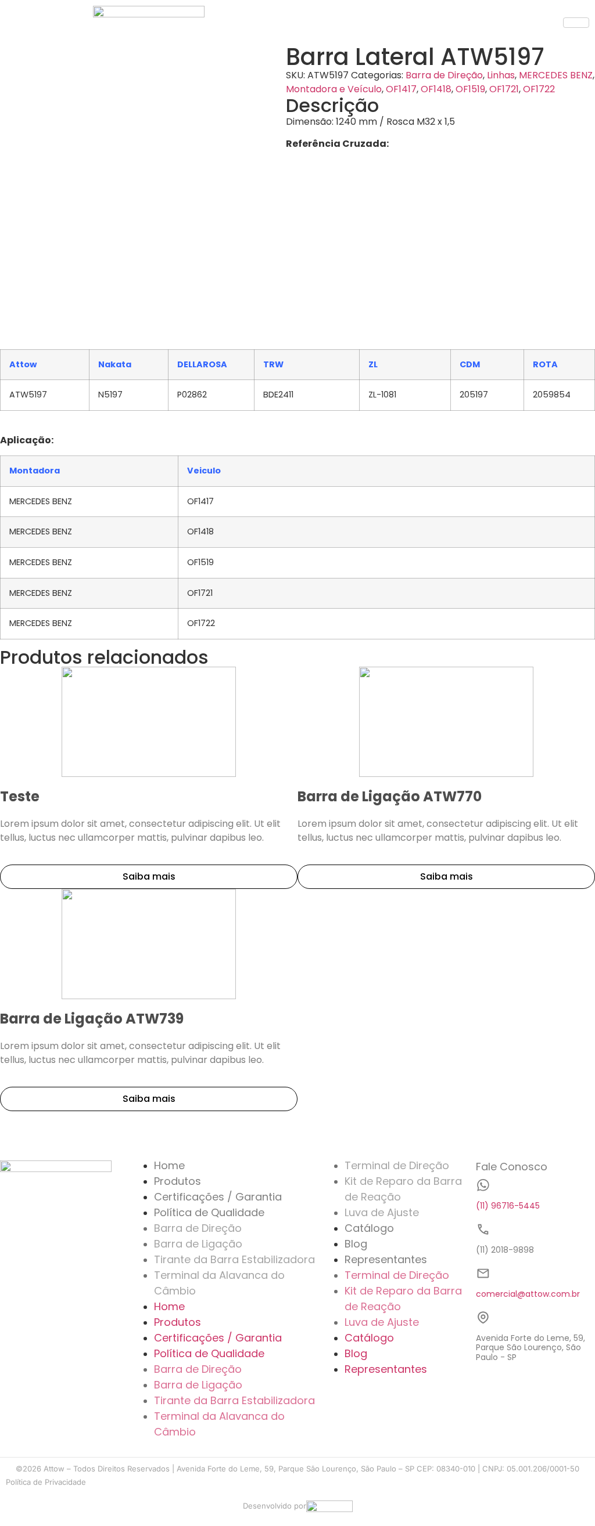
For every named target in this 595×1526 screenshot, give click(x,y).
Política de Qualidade (209, 1212)
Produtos (177, 1181)
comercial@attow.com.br (528, 1294)
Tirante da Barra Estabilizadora (234, 1259)
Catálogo (369, 1228)
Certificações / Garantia (218, 1196)
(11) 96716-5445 (508, 1206)
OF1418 (436, 89)
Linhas (501, 75)
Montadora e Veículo (334, 89)
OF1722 (539, 89)
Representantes (386, 1259)
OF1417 (401, 89)
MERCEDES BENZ (556, 75)
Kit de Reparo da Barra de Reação (403, 1189)
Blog (356, 1243)
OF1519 (470, 89)
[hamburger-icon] (576, 22)
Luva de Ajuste (382, 1212)
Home (169, 1165)
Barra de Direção (444, 75)
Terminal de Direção (397, 1165)
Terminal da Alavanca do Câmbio (219, 1283)
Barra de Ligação (198, 1243)
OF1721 (504, 89)
